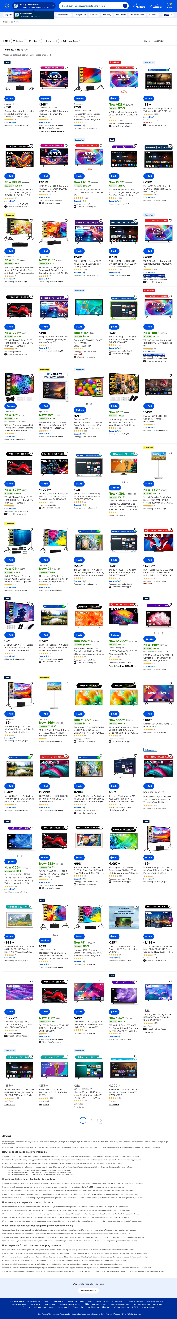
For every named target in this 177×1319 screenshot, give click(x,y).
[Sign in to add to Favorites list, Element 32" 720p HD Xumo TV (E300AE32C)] (170, 683)
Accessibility (117, 1301)
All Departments (17, 1301)
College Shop (80, 15)
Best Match (159, 41)
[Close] (51, 15)
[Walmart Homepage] (7, 5)
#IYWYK (135, 1307)
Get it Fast (94, 15)
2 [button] (91, 1120)
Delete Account (148, 1307)
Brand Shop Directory (90, 1307)
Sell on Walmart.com (76, 1301)
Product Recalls (102, 1301)
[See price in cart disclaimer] (163, 792)
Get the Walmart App (154, 1301)
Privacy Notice (49, 1304)
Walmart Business (121, 1307)
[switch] (18, 41)
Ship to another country (30, 16)
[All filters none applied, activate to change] (6, 41)
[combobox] (94, 5)
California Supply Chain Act (70, 1304)
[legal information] (50, 55)
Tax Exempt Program (134, 1301)
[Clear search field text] (118, 5)
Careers (46, 1301)
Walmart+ (153, 15)
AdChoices (157, 1304)
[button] (139, 5)
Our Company (58, 1301)
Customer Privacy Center (120, 1304)
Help (90, 1301)
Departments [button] (10, 15)
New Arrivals (120, 15)
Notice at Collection (141, 1304)
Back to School (64, 15)
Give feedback (88, 1290)
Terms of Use (35, 1304)
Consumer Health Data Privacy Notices (38, 1307)
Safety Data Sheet (19, 1304)
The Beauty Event (137, 15)
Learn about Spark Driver (68, 1307)
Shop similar (148, 1032)
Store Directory (33, 1301)
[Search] (125, 6)
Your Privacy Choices (97, 1304)
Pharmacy (107, 15)
